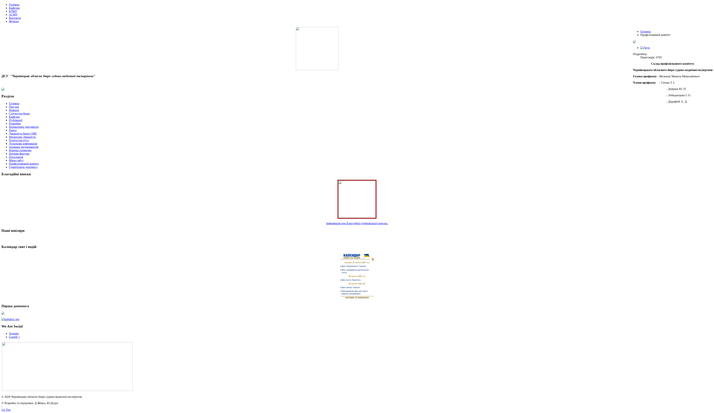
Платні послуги (19, 140)
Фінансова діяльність (22, 136)
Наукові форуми (19, 153)
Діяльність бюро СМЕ (23, 133)
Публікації (15, 120)
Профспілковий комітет (24, 163)
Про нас (14, 106)
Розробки (15, 123)
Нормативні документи (24, 126)
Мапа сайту (16, 160)
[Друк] (645, 47)
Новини (14, 110)
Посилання (16, 157)
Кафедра (14, 116)
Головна (645, 31)
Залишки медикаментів (23, 147)
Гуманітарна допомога (23, 167)
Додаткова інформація (23, 143)
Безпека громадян (20, 150)
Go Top (6, 409)
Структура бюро (19, 113)
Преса (13, 130)
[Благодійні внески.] (357, 216)
